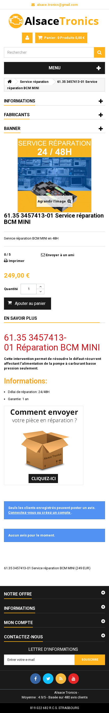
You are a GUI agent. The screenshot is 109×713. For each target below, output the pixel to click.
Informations (19, 100)
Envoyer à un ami (60, 255)
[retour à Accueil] (9, 81)
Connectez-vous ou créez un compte (39, 513)
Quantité (11, 289)
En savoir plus (20, 318)
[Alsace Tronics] (54, 21)
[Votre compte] (27, 38)
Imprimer (17, 261)
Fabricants (17, 114)
